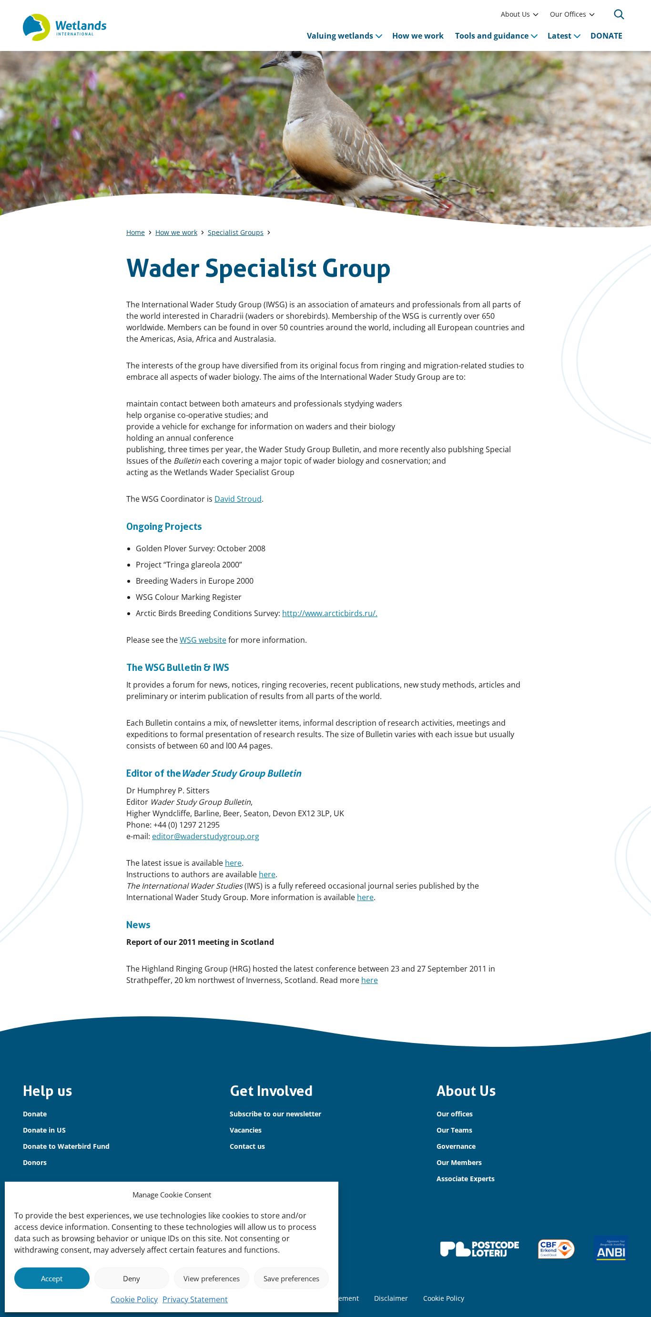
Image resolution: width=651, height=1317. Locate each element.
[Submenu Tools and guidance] (534, 36)
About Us (515, 14)
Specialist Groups (236, 232)
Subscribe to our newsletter (275, 1113)
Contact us (247, 1146)
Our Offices (568, 14)
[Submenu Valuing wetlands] (379, 36)
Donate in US (44, 1130)
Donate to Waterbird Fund (66, 1146)
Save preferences (291, 1278)
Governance (456, 1146)
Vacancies (246, 1130)
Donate (35, 1113)
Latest (559, 35)
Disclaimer (391, 1298)
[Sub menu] (536, 14)
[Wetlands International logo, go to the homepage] (64, 27)
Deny (131, 1278)
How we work (418, 35)
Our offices (455, 1113)
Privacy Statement (195, 1299)
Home (135, 232)
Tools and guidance (492, 35)
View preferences (211, 1278)
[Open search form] (619, 14)
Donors (35, 1162)
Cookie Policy (134, 1299)
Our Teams (454, 1130)
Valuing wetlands (340, 35)
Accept (51, 1278)
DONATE (606, 35)
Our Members (459, 1162)
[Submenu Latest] (577, 36)
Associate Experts (466, 1178)
